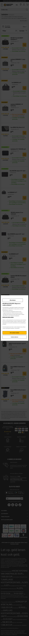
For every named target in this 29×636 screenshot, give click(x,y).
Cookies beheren (14, 337)
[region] (14, 318)
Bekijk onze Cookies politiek (8, 317)
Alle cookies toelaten (14, 332)
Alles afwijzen (13, 300)
